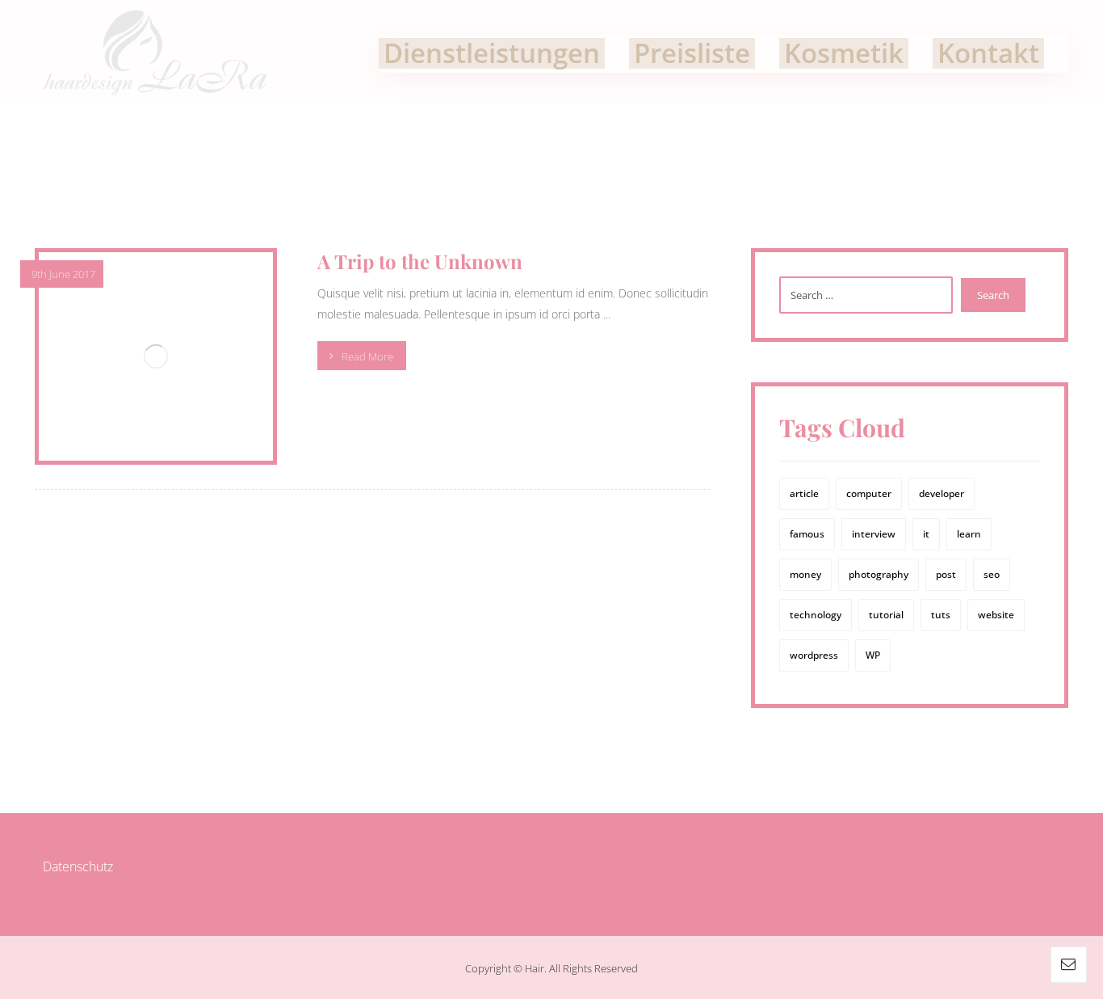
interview (873, 534)
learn (969, 534)
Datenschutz (78, 866)
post (946, 574)
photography (878, 574)
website (996, 615)
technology (815, 615)
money (805, 574)
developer (941, 493)
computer (868, 493)
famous (807, 534)
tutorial (886, 615)
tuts (940, 615)
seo (991, 574)
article (804, 493)
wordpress (814, 655)
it (926, 534)
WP (873, 655)
